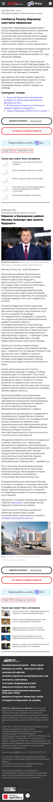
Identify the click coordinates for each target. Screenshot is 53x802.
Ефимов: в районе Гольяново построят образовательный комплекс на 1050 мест (28, 629)
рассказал (16, 502)
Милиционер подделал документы (26, 195)
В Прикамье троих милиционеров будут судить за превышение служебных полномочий (28, 189)
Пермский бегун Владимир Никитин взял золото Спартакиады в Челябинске (29, 621)
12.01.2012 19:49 (7, 10)
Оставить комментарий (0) (27, 580)
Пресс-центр (37, 665)
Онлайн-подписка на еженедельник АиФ (25, 676)
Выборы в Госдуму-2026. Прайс (19, 687)
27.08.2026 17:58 (8, 210)
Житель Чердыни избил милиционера (27, 179)
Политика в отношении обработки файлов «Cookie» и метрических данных (22, 765)
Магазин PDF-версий (13, 672)
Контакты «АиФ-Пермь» (15, 680)
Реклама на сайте (12, 669)
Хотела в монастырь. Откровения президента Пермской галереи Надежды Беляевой (30, 612)
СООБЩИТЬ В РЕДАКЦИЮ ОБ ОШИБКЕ (21, 700)
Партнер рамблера (24, 789)
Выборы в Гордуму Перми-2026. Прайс (22, 697)
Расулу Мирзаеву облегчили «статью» (27, 111)
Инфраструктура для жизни (17, 518)
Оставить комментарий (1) (26, 131)
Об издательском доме (15, 665)
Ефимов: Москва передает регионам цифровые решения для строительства (28, 637)
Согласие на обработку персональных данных (24, 757)
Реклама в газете (33, 669)
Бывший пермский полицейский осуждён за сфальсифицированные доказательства (23, 100)
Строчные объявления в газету (19, 683)
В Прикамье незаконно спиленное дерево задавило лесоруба (24, 106)
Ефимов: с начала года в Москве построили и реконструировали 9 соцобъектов (30, 645)
